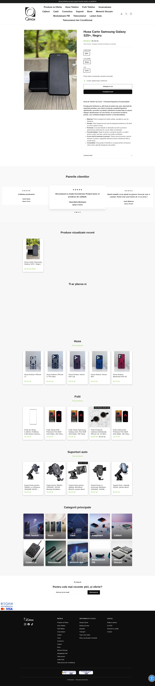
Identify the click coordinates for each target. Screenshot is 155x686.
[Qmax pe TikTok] (32, 624)
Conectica (67, 11)
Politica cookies (112, 622)
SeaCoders (85, 679)
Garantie (82, 628)
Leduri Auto (96, 16)
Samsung (87, 50)
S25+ (86, 53)
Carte (87, 70)
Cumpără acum (108, 91)
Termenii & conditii (112, 628)
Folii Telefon (88, 7)
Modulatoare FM (61, 16)
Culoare (87, 59)
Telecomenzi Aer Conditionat (77, 20)
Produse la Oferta (53, 7)
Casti (56, 11)
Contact (109, 632)
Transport (95, 44)
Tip (85, 67)
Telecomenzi (79, 16)
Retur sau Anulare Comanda (88, 638)
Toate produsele (77, 345)
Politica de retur (84, 625)
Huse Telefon (72, 7)
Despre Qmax (83, 622)
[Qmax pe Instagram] (25, 624)
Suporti (80, 11)
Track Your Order (84, 635)
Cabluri (46, 11)
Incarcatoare (105, 7)
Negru (87, 62)
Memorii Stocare (104, 11)
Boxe (89, 11)
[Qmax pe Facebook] (29, 624)
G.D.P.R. (110, 625)
